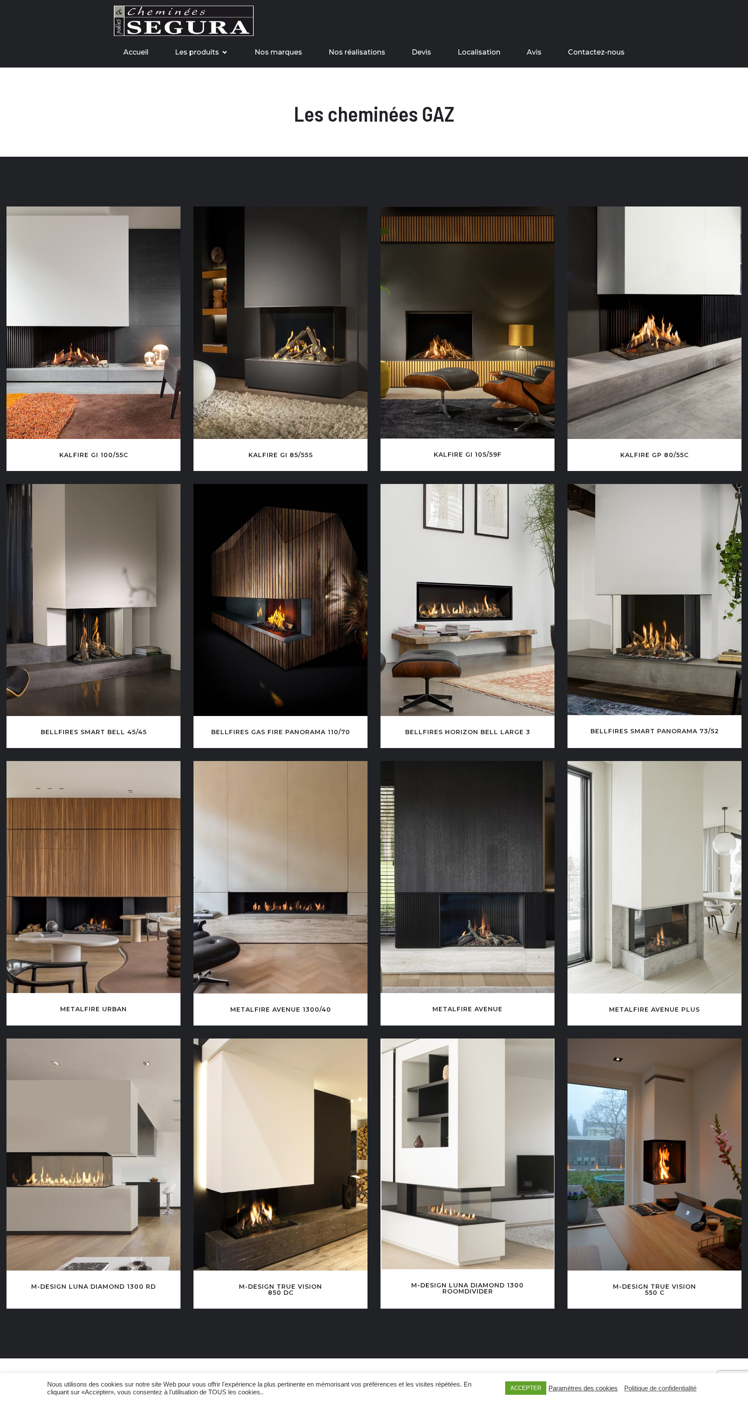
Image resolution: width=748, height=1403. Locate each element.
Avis (534, 52)
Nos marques (278, 52)
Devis (421, 52)
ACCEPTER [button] (525, 1388)
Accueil (135, 52)
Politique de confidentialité (660, 1388)
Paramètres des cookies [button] (583, 1388)
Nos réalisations (357, 52)
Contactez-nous (596, 52)
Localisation (479, 52)
